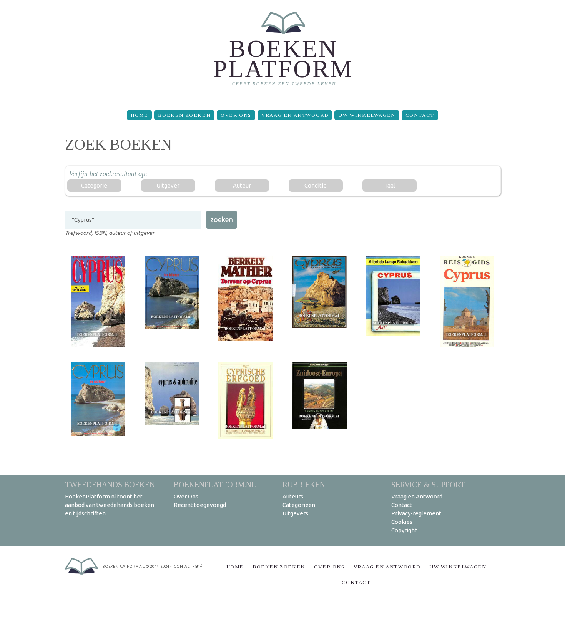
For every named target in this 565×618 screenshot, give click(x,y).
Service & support (428, 484)
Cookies (401, 521)
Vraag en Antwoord (294, 115)
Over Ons (236, 115)
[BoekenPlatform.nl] (283, 52)
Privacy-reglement (416, 513)
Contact (419, 115)
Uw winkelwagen (366, 115)
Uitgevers (295, 513)
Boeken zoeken (184, 115)
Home (139, 115)
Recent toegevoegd (200, 505)
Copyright (404, 530)
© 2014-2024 (158, 566)
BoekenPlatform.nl (215, 484)
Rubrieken (303, 484)
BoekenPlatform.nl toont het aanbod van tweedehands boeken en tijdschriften (109, 505)
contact (183, 566)
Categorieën (298, 505)
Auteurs (292, 496)
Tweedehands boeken (110, 484)
